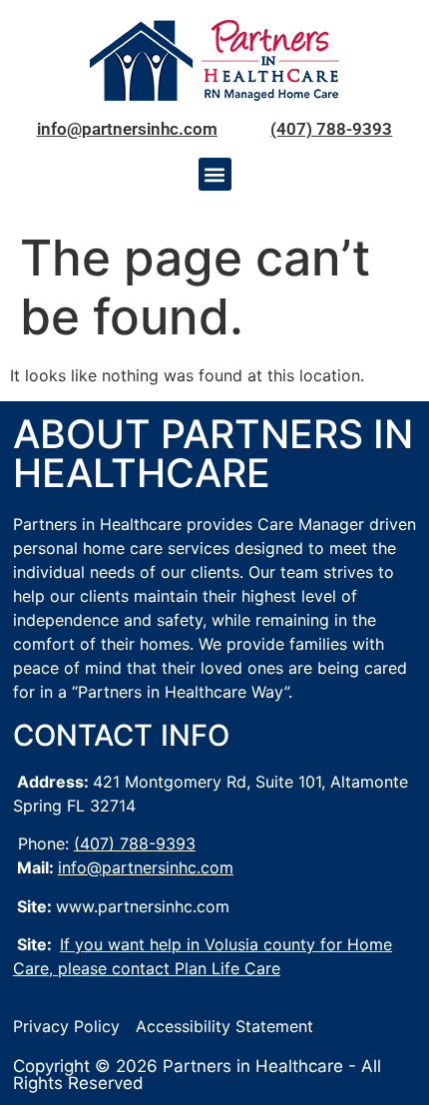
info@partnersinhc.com (127, 129)
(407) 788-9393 (331, 129)
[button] (215, 174)
